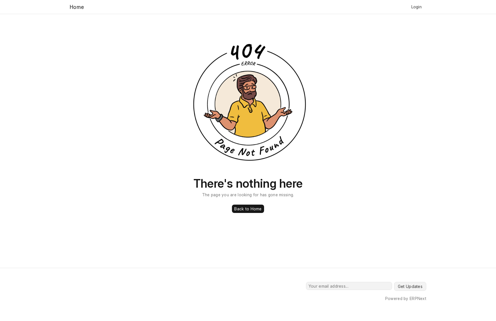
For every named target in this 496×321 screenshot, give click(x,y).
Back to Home (247, 208)
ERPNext (418, 298)
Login (416, 6)
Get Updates (410, 286)
